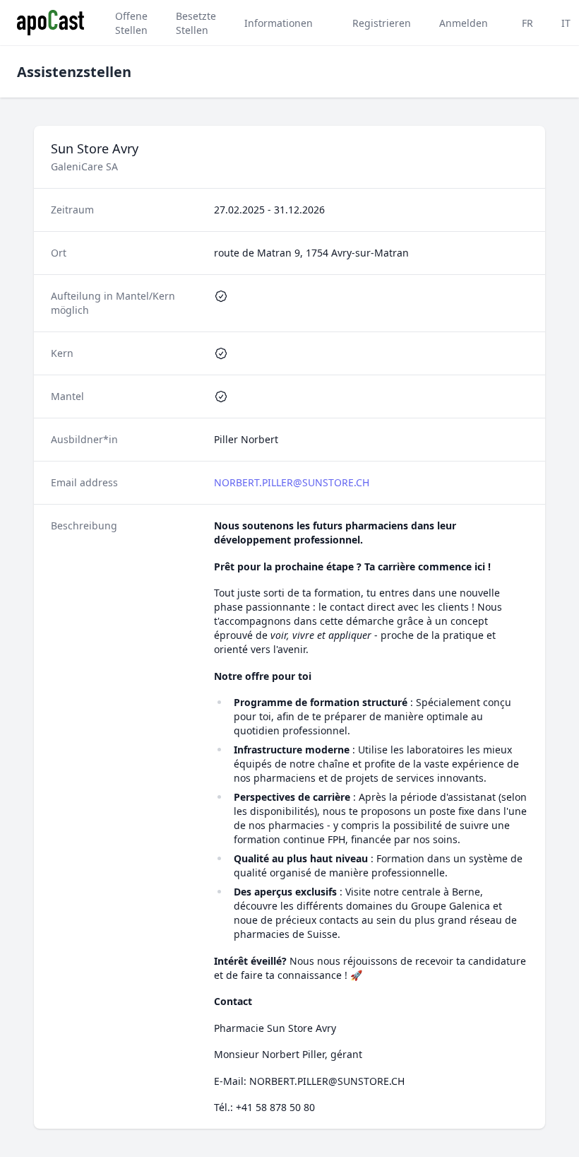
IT (566, 23)
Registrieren (381, 23)
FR (527, 23)
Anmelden (463, 23)
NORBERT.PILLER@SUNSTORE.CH (291, 482)
